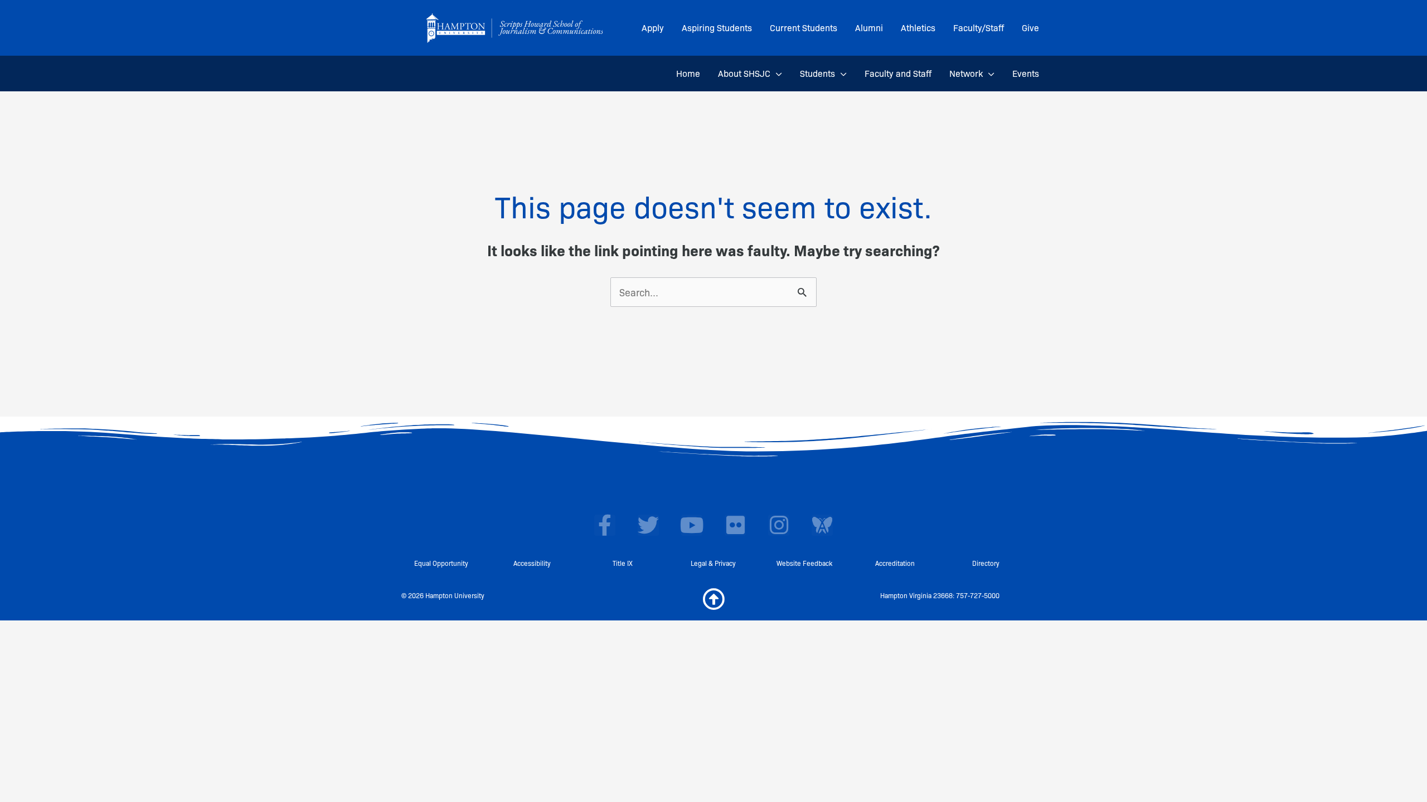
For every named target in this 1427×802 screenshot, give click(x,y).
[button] (776, 73)
